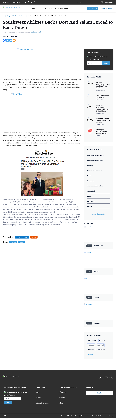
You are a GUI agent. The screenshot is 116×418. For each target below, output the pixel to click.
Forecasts (90, 181)
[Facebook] (4, 40)
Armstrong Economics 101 (95, 155)
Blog (33, 8)
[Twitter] (7, 40)
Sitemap (110, 416)
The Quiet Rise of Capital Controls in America (103, 120)
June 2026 (91, 345)
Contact (62, 397)
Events (43, 8)
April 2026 (91, 350)
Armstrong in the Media (95, 160)
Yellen (21, 242)
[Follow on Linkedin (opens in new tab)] (25, 2)
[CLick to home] (5, 16)
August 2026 (92, 340)
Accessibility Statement (98, 416)
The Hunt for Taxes (19, 16)
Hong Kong (91, 201)
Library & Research (42, 403)
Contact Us (16, 2)
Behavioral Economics (94, 171)
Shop (50, 8)
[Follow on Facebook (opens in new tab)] (28, 2)
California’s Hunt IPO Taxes (102, 96)
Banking (90, 166)
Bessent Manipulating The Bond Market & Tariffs (103, 85)
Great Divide (91, 191)
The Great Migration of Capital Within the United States (103, 108)
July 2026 (102, 340)
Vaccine (33, 237)
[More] (14, 40)
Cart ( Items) (108, 2)
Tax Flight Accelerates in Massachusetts (101, 131)
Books (89, 176)
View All (90, 354)
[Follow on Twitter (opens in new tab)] (31, 2)
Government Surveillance (95, 186)
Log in (99, 393)
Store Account (106, 8)
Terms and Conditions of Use (69, 416)
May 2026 (101, 345)
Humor (89, 206)
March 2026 (101, 350)
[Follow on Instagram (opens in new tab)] (34, 2)
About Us (6, 2)
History (89, 196)
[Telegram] (10, 40)
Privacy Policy (85, 416)
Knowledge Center (62, 8)
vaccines (13, 242)
